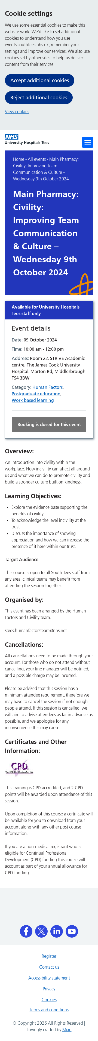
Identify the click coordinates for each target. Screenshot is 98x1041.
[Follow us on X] (41, 929)
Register (49, 956)
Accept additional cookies (39, 80)
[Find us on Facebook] (26, 929)
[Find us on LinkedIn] (56, 929)
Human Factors (47, 387)
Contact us (49, 967)
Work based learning (33, 400)
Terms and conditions (49, 1009)
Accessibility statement (49, 978)
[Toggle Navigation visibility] (87, 142)
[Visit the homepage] (27, 139)
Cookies (49, 999)
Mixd (67, 1029)
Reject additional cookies (38, 97)
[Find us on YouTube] (72, 929)
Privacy (49, 988)
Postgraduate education (36, 393)
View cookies (17, 111)
